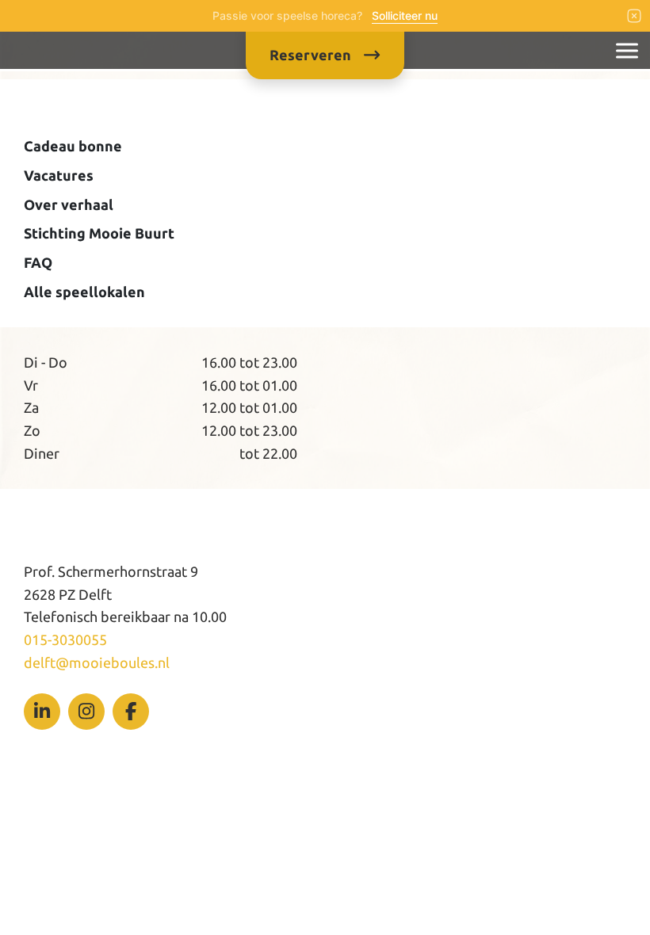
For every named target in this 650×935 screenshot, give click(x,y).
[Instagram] (86, 711)
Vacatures (59, 175)
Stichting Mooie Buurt (99, 233)
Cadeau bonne (73, 146)
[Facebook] (131, 711)
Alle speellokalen (84, 292)
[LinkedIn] (42, 711)
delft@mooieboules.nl (97, 662)
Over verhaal (68, 204)
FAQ (38, 262)
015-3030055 (65, 639)
